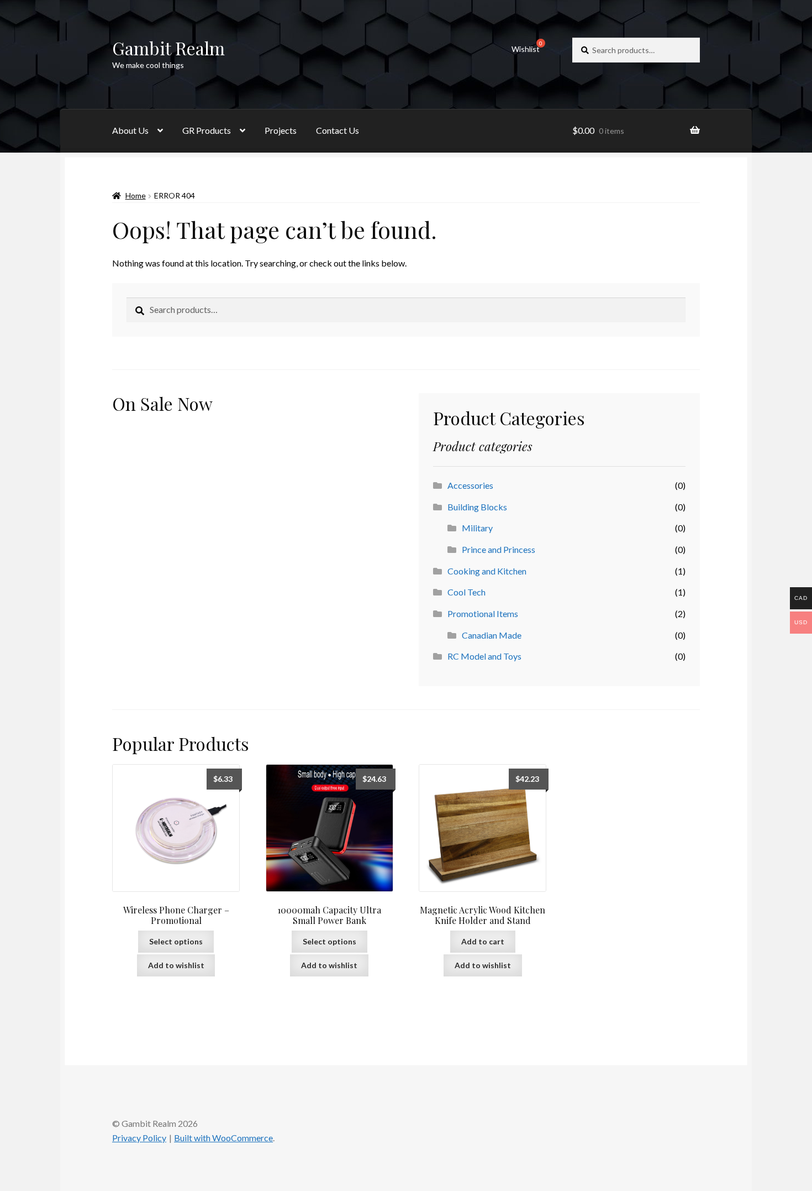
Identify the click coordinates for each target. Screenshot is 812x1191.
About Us (130, 130)
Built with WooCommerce (223, 1137)
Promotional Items (482, 613)
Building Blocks (477, 507)
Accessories (470, 485)
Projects (281, 130)
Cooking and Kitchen (486, 571)
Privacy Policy (139, 1137)
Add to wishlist (176, 965)
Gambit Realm (168, 48)
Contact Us (337, 130)
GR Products (206, 130)
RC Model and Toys (484, 656)
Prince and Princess (498, 549)
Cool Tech (466, 592)
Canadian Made (491, 635)
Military (477, 528)
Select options (176, 941)
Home (135, 195)
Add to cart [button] (482, 941)
